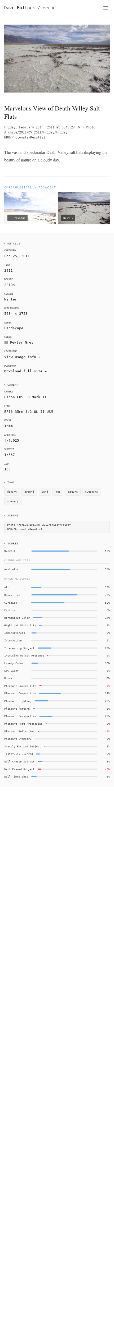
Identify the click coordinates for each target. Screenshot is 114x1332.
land (45, 491)
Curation (10, 602)
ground (29, 491)
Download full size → (25, 371)
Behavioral (12, 594)
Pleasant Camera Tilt (20, 685)
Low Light (11, 670)
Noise (8, 678)
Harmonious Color (17, 617)
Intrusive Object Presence (24, 655)
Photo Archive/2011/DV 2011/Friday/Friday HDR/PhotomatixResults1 (49, 132)
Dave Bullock (30, 7)
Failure (9, 610)
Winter (10, 299)
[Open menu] (105, 8)
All (6, 587)
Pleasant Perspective (20, 716)
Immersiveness (14, 632)
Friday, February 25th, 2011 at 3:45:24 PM (42, 127)
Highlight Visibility (20, 625)
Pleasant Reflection (19, 731)
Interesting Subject (19, 648)
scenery (12, 501)
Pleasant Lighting (17, 700)
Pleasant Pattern (17, 708)
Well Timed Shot (16, 776)
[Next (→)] (99, 60)
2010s (9, 285)
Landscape (13, 328)
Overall (9, 550)
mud (58, 491)
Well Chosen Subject (19, 761)
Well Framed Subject (19, 769)
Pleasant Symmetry (17, 738)
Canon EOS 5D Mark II (25, 397)
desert (12, 491)
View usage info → (22, 357)
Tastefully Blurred (18, 753)
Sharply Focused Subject (22, 746)
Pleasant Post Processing (23, 723)
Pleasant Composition (20, 693)
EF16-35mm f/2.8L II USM (28, 412)
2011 (8, 270)
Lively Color (13, 663)
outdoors (91, 491)
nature (73, 491)
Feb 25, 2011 (17, 256)
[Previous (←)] (14, 60)
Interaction (13, 640)
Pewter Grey (21, 342)
